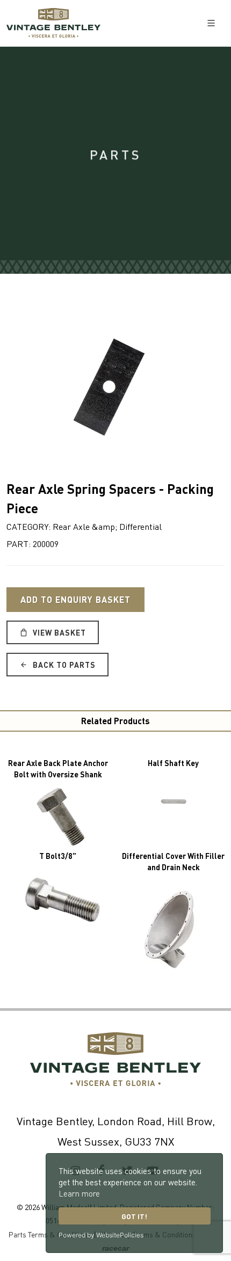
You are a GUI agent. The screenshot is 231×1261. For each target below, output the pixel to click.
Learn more (79, 1193)
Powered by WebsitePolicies (101, 1235)
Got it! (134, 1216)
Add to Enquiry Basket (75, 599)
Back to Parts (63, 664)
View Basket (58, 632)
